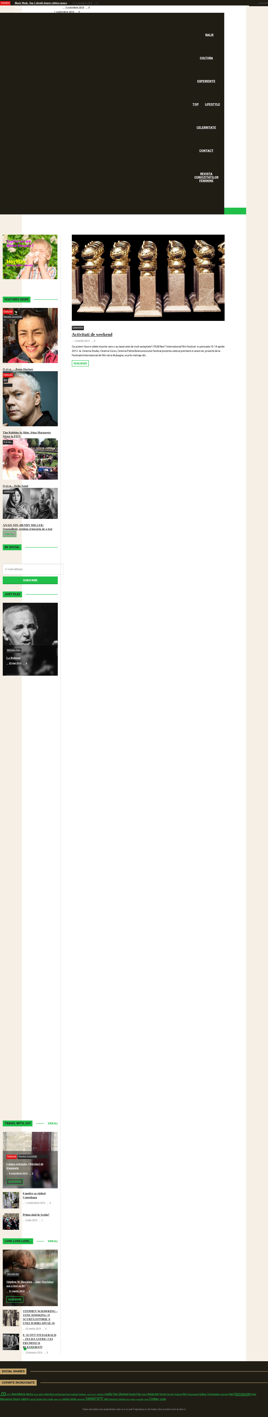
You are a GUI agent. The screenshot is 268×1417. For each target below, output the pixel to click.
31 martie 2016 (16, 1291)
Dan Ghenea (120, 1394)
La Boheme (13, 657)
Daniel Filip (135, 1394)
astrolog (49, 1394)
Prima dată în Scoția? (36, 1214)
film (185, 1394)
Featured (7, 311)
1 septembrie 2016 (64, 12)
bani (68, 1394)
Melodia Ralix (14, 650)
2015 (9, 1394)
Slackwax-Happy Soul (20, 949)
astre (41, 1394)
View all (10, 534)
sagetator (81, 1399)
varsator (140, 1399)
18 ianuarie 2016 (33, 1352)
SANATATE (94, 1399)
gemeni (224, 1394)
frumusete (193, 1394)
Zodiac (154, 1399)
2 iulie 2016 (31, 1220)
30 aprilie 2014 (16, 809)
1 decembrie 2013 (18, 1028)
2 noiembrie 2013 (18, 1101)
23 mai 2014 (15, 663)
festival (178, 1394)
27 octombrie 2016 (82, 3)
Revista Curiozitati (12, 316)
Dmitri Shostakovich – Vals (23, 1022)
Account (263, 3)
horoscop (242, 1394)
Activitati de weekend (92, 334)
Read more (80, 363)
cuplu (108, 1394)
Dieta (144, 1394)
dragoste (153, 1394)
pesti (56, 1399)
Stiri (5, 380)
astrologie (60, 1394)
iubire (25, 1399)
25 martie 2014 (16, 882)
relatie (65, 1399)
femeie (170, 1394)
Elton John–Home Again (21, 1095)
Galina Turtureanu (209, 1394)
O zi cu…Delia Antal (15, 486)
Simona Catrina (117, 1399)
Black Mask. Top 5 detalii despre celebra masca (41, 3)
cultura (100, 1394)
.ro (3, 1393)
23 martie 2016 (33, 1328)
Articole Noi (13, 1274)
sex (106, 1399)
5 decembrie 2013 (18, 955)
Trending (5, 2)
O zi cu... (7, 441)
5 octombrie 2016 (74, 7)
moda (50, 1399)
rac (60, 1399)
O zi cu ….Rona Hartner (18, 369)
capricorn (91, 1394)
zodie (163, 1399)
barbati (74, 1394)
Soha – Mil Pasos (16, 730)
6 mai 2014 (14, 736)
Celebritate (8, 491)
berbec (82, 1394)
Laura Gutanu (36, 1399)
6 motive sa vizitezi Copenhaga (32, 11)
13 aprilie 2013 (82, 340)
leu (45, 1399)
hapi (231, 1394)
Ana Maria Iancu (22, 1394)
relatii (73, 1399)
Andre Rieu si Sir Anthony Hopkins (28, 876)
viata (146, 1399)
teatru (133, 1399)
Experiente (78, 327)
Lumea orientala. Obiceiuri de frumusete (37, 7)
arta (36, 1394)
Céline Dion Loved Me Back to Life (28, 803)
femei (162, 1394)
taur (128, 1399)
